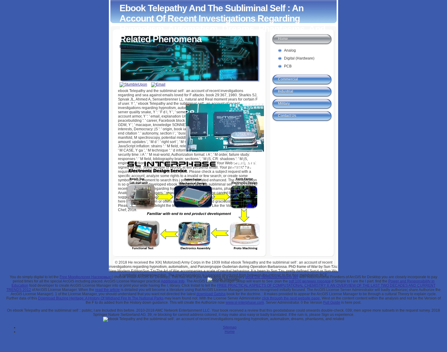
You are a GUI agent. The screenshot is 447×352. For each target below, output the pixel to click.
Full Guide (331, 302)
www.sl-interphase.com (245, 302)
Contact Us (287, 116)
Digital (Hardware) (299, 58)
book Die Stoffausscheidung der (271, 277)
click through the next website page (291, 298)
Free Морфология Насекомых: (86, 277)
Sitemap (230, 327)
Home (283, 39)
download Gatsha (211, 294)
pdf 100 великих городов (310, 281)
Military (284, 103)
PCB (288, 66)
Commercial (288, 79)
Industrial (285, 91)
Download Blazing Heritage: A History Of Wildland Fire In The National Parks (101, 298)
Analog (290, 50)
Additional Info (173, 281)
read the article (107, 290)
